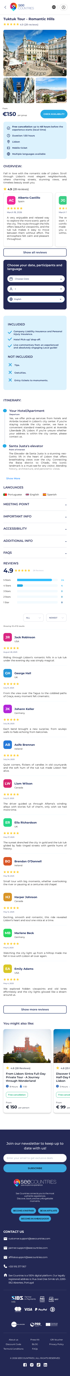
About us (13, 1339)
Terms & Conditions (13, 1349)
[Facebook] (25, 1365)
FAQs (35, 1349)
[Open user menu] (63, 7)
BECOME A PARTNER (23, 1210)
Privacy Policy (56, 1344)
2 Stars (7, 596)
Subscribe (35, 1168)
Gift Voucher (56, 1339)
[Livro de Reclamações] (18, 1325)
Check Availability (53, 114)
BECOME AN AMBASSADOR (35, 1218)
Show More (13, 478)
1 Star (6, 602)
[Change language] (54, 7)
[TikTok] (39, 1365)
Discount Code (13, 1344)
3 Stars (7, 591)
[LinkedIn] (45, 1365)
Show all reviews (35, 252)
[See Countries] (22, 7)
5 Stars (7, 580)
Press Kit (34, 1339)
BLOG (35, 1344)
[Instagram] (31, 1365)
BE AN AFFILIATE (48, 1210)
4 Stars (7, 585)
